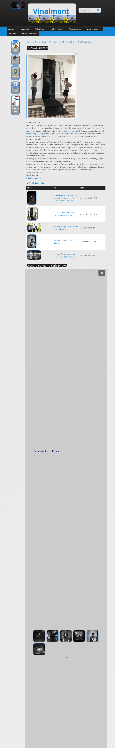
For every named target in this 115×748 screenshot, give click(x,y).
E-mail (15, 90)
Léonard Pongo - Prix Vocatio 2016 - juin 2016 (65, 227)
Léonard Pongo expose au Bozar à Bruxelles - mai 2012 (64, 255)
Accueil (11, 29)
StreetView (16, 76)
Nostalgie (15, 62)
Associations (75, 29)
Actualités (39, 29)
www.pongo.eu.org (35, 133)
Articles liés (36, 183)
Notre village (57, 29)
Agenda (25, 29)
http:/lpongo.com (33, 178)
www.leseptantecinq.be (69, 131)
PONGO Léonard (37, 48)
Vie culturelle (54, 42)
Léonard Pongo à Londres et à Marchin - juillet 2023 (65, 214)
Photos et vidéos (29, 33)
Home (15, 50)
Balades (12, 33)
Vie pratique (92, 29)
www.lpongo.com (34, 172)
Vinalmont (51, 11)
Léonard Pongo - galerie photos (47, 265)
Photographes (68, 42)
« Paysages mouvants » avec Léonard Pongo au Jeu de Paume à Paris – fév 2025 (65, 198)
